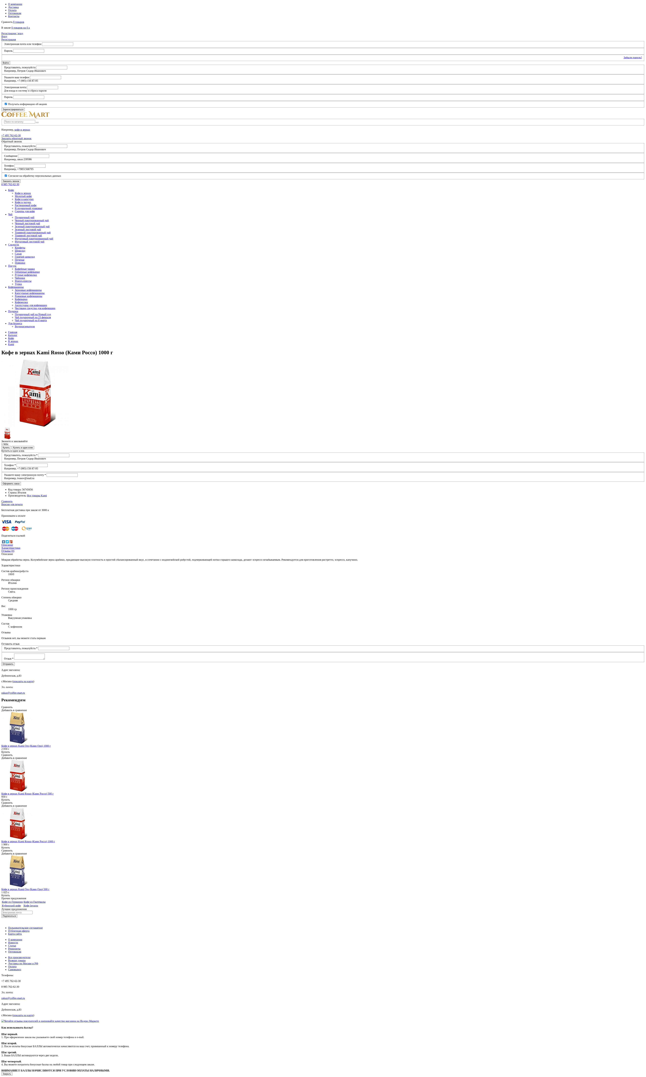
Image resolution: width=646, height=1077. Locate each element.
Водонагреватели (25, 326)
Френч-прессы (23, 281)
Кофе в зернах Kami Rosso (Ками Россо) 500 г (27, 793)
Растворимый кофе (26, 205)
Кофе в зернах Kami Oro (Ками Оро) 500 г (25, 889)
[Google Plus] (10, 541)
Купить (6, 447)
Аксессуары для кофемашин (31, 305)
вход (12, 33)
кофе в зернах (22, 129)
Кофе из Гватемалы (35, 901)
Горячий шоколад (25, 256)
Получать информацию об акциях (27, 104)
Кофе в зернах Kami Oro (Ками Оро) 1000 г (26, 745)
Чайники (20, 278)
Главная (12, 332)
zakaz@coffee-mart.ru (13, 692)
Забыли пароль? (633, 57)
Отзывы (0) (7, 551)
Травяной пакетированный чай (33, 232)
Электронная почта (15, 87)
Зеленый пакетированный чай (32, 226)
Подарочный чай (24, 217)
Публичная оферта (18, 930)
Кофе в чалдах (23, 202)
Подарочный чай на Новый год (33, 314)
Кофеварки (21, 299)
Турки (18, 284)
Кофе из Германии (12, 901)
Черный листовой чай (27, 223)
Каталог (12, 335)
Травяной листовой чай (28, 235)
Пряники (20, 262)
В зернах (13, 341)
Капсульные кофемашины (30, 293)
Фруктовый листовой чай (29, 241)
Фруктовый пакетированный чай (34, 238)
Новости (13, 942)
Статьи (12, 945)
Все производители (19, 957)
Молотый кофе (23, 196)
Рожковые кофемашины (28, 296)
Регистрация (8, 39)
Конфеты (20, 247)
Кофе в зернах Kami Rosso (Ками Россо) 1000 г (28, 841)
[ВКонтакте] (3, 541)
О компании (15, 4)
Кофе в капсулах (24, 199)
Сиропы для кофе (25, 211)
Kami (11, 344)
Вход (4, 36)
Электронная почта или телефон (22, 44)
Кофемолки (21, 302)
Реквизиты (14, 948)
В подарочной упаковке (28, 208)
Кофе (11, 338)
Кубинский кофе (11, 905)
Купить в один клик (23, 447)
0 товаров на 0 (20, 27)
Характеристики (10, 547)
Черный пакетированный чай (32, 220)
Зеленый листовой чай (28, 229)
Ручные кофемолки (26, 274)
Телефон (9, 165)
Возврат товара (17, 960)
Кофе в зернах (23, 193)
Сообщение (10, 156)
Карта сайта (15, 933)
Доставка (13, 7)
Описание (7, 544)
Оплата (12, 10)
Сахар (18, 253)
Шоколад (20, 250)
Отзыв (8, 658)
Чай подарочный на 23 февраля (33, 317)
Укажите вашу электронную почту (25, 474)
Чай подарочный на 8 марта (31, 320)
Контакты (13, 16)
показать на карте (23, 681)
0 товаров (18, 22)
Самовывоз (14, 969)
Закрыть (7, 1074)
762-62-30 (11, 135)
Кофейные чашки (25, 268)
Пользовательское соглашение (25, 927)
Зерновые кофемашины (28, 290)
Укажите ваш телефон (16, 77)
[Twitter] (7, 541)
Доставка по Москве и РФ (23, 963)
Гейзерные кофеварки (27, 271)
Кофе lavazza (31, 905)
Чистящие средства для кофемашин (35, 308)
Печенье (19, 259)
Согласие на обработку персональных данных (34, 175)
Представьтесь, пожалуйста (19, 67)
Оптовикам (14, 13)
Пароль (8, 50)
